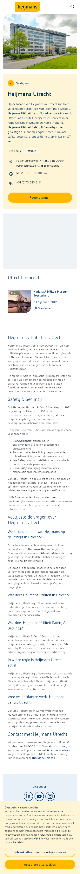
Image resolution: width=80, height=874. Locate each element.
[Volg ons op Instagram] (50, 796)
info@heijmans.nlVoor (56, 750)
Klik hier (39, 838)
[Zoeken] (72, 7)
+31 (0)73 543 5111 (28, 182)
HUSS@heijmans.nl (44, 758)
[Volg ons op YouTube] (39, 796)
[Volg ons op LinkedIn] (28, 796)
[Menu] (7, 7)
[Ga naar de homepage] (27, 7)
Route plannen (40, 197)
